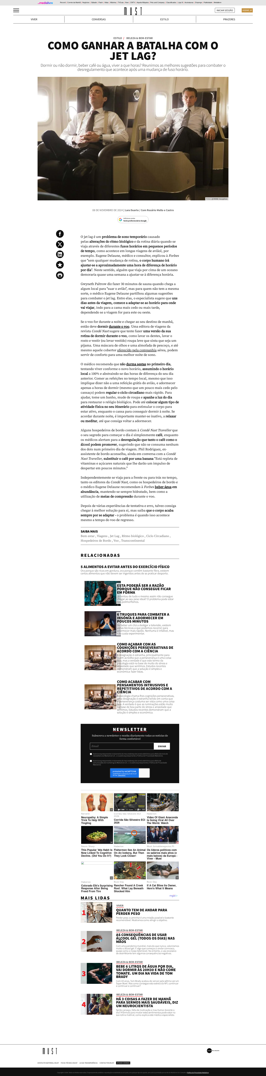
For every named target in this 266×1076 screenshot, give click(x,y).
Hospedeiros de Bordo (96, 541)
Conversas (99, 19)
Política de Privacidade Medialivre (198, 1073)
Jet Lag (114, 536)
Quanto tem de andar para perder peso (141, 911)
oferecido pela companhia (137, 350)
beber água (163, 487)
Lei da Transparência (88, 1063)
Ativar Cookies (123, 1063)
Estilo (164, 19)
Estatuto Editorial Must (48, 1063)
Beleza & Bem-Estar (139, 38)
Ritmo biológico (133, 536)
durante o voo (119, 327)
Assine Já (247, 10)
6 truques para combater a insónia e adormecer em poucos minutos (143, 618)
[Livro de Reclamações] (213, 1051)
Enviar (162, 746)
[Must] (133, 11)
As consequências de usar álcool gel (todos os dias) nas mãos (145, 938)
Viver (34, 19)
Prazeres (229, 19)
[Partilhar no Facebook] (60, 234)
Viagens (102, 536)
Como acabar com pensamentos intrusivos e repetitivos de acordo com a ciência (144, 686)
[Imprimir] (60, 275)
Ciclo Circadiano (157, 536)
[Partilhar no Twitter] (60, 244)
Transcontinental (133, 541)
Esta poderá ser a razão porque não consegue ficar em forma (144, 589)
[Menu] (16, 10)
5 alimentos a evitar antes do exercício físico (125, 566)
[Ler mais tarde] (60, 265)
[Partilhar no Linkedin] (60, 254)
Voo (116, 541)
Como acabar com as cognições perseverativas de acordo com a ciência (145, 647)
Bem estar (88, 536)
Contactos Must (107, 1063)
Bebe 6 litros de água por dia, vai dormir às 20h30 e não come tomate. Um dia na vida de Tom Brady (146, 971)
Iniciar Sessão (225, 10)
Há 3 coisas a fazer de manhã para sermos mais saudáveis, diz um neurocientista (147, 1002)
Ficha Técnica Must (69, 1063)
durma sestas (136, 364)
